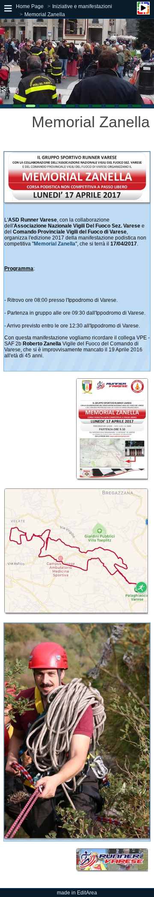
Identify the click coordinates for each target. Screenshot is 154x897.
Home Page (30, 6)
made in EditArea (77, 893)
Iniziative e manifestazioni (82, 6)
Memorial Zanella (44, 15)
